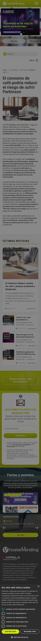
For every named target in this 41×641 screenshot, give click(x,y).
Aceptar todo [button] (10, 631)
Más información (18, 605)
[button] (20, 637)
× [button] (38, 586)
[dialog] (20, 320)
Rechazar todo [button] (30, 631)
